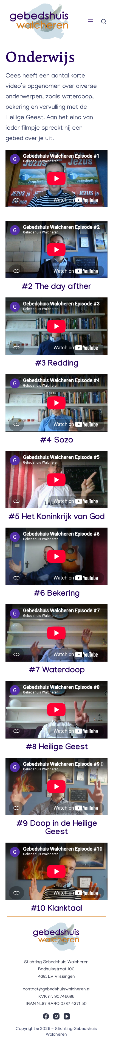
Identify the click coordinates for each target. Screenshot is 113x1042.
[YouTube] (67, 1016)
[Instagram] (56, 1016)
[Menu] (90, 21)
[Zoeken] (103, 21)
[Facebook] (46, 1016)
